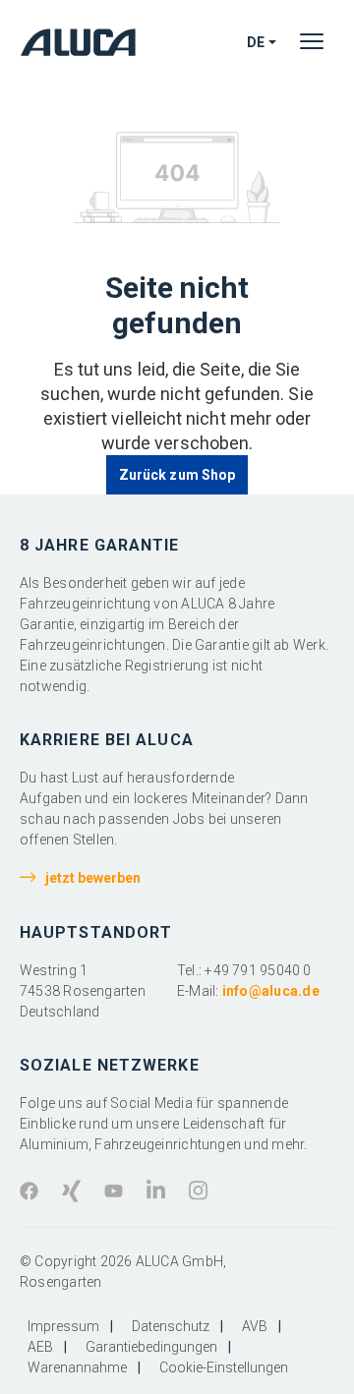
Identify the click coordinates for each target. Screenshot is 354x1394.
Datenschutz (170, 1326)
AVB (254, 1326)
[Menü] (311, 42)
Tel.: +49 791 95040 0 (244, 970)
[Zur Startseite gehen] (83, 42)
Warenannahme (77, 1367)
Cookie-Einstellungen (223, 1367)
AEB (40, 1347)
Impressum (63, 1326)
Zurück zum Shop (177, 475)
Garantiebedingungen (151, 1347)
